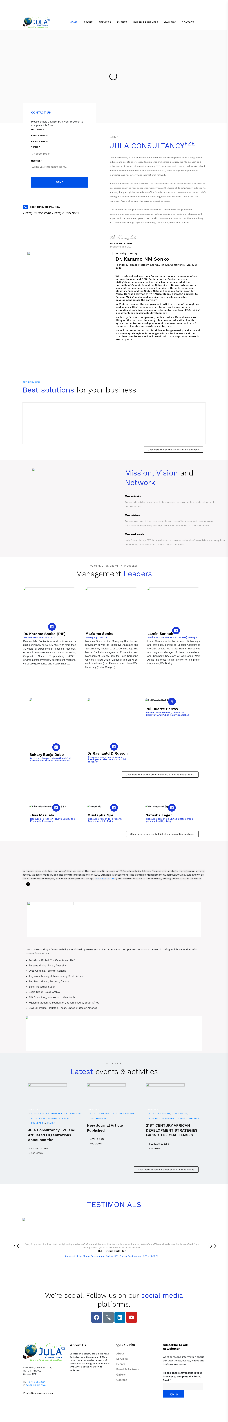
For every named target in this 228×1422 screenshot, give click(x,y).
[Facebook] (96, 1317)
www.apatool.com (105, 878)
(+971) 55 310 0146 (36, 1385)
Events (120, 1364)
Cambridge (105, 1113)
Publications (127, 1113)
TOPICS (35, 147)
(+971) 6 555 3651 (36, 1382)
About (120, 1353)
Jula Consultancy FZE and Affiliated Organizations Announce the (51, 1135)
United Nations (189, 1118)
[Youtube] (131, 1317)
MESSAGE (36, 161)
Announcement (60, 1113)
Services (122, 1358)
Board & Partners (127, 1369)
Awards (52, 1118)
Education (164, 1113)
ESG (115, 1113)
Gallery (121, 1374)
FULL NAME (37, 130)
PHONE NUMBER (40, 141)
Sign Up (173, 1394)
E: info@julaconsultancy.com (38, 1393)
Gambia (51, 1123)
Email (167, 1380)
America (44, 1113)
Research (154, 1118)
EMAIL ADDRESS (40, 135)
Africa (35, 1113)
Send (59, 182)
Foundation (38, 1123)
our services (31, 382)
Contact (121, 1379)
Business (63, 1118)
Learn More (34, 1109)
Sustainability (99, 1118)
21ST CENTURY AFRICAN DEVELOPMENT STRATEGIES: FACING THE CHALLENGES (172, 1130)
